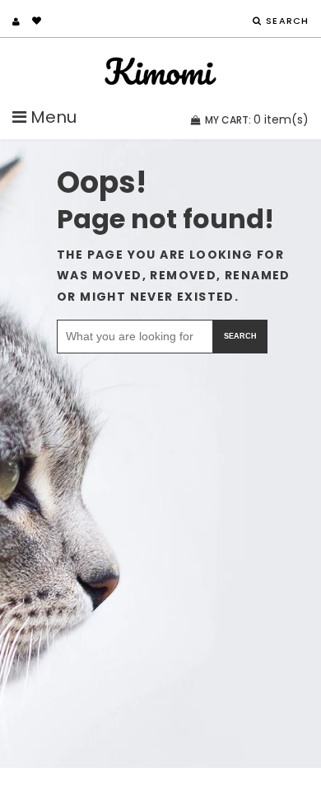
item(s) (257, 119)
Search (240, 336)
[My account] (16, 21)
